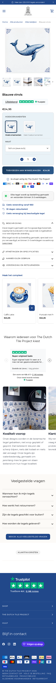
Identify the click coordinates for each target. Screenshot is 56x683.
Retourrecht (40, 679)
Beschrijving (14, 223)
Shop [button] (5, 606)
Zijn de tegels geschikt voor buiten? (23, 514)
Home (5, 22)
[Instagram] (9, 644)
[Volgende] (53, 2)
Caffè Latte (9, 314)
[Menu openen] (6, 11)
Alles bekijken (31, 22)
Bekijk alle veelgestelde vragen (28, 537)
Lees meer (7, 243)
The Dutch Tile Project (18, 671)
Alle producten (16, 22)
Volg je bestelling (34, 673)
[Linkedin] (14, 644)
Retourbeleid (10, 676)
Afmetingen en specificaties (22, 252)
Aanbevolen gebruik (18, 258)
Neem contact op (12, 673)
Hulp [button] (5, 623)
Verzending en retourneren (23, 265)
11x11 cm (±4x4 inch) (16, 148)
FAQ (49, 673)
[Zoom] (4, 71)
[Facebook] (3, 644)
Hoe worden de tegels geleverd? (21, 523)
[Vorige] (3, 2)
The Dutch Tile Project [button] (15, 614)
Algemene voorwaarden (16, 679)
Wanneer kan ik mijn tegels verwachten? (18, 495)
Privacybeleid (28, 676)
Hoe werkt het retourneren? (18, 505)
